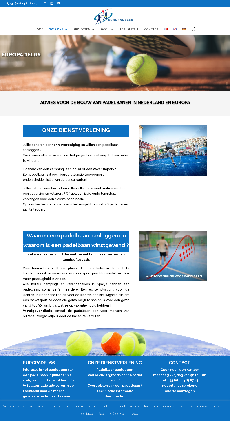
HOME (39, 29)
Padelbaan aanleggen (115, 369)
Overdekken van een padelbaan (114, 385)
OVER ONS (56, 29)
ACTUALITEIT (129, 29)
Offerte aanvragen (180, 391)
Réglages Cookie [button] (111, 414)
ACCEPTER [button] (139, 413)
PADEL (104, 29)
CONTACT (151, 29)
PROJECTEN (81, 29)
